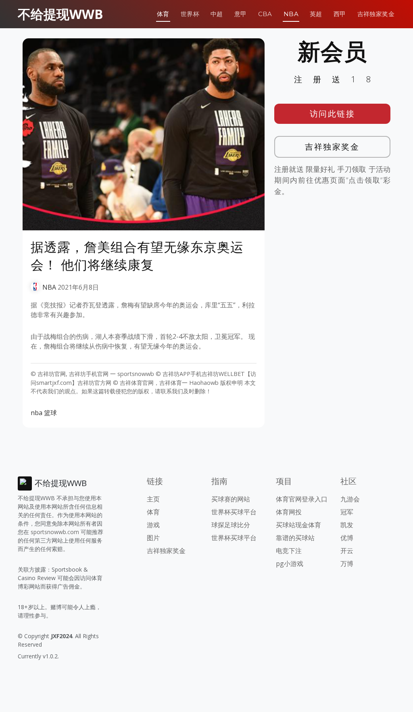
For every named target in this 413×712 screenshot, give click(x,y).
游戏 (153, 524)
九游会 (350, 499)
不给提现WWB (60, 14)
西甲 (340, 14)
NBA (291, 14)
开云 (346, 550)
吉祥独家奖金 (375, 14)
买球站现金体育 (298, 524)
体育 (163, 14)
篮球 (50, 412)
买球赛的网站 (230, 499)
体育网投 (289, 511)
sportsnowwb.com (55, 532)
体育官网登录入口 (301, 499)
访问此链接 (332, 113)
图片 (153, 537)
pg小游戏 (289, 563)
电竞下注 (289, 550)
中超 (217, 14)
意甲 (240, 14)
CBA (265, 14)
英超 (316, 14)
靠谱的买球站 (295, 537)
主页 (153, 499)
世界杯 (190, 14)
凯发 (346, 524)
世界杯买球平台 (234, 511)
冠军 (346, 511)
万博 (346, 563)
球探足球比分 (230, 524)
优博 (346, 537)
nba (36, 412)
